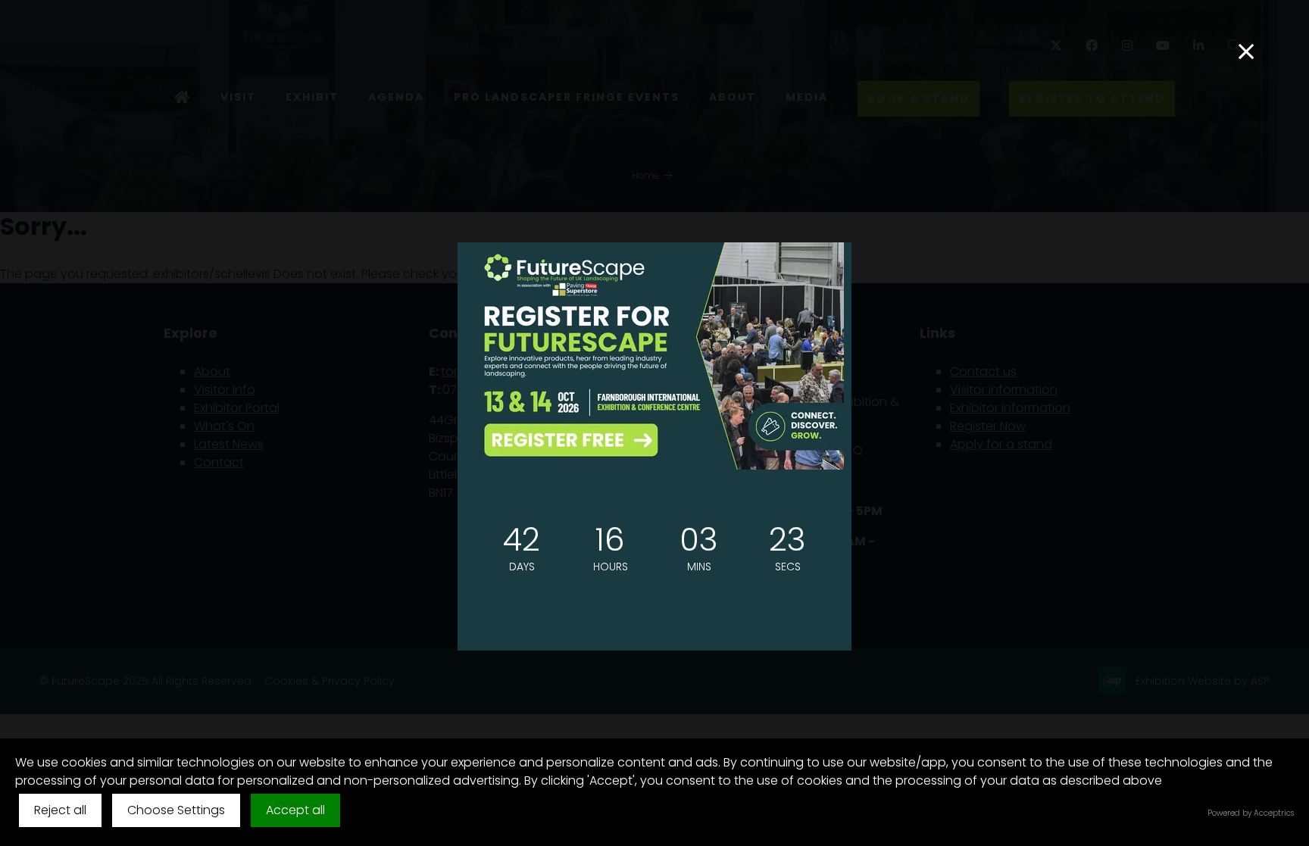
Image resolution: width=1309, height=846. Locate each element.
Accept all (295, 810)
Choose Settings (176, 810)
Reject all (60, 810)
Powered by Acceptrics (1250, 813)
